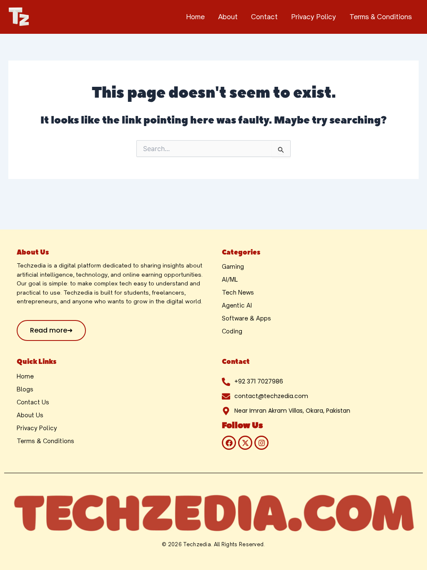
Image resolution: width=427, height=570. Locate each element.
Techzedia (197, 544)
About (228, 17)
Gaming (233, 266)
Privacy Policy (313, 17)
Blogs (25, 389)
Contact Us (33, 402)
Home (195, 17)
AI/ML (230, 279)
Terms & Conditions (380, 17)
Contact (264, 17)
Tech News (238, 292)
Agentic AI (237, 305)
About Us (30, 415)
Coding (232, 331)
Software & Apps (246, 318)
